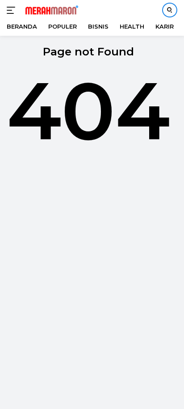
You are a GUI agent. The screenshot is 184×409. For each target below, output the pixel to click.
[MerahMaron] (51, 10)
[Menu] (13, 10)
